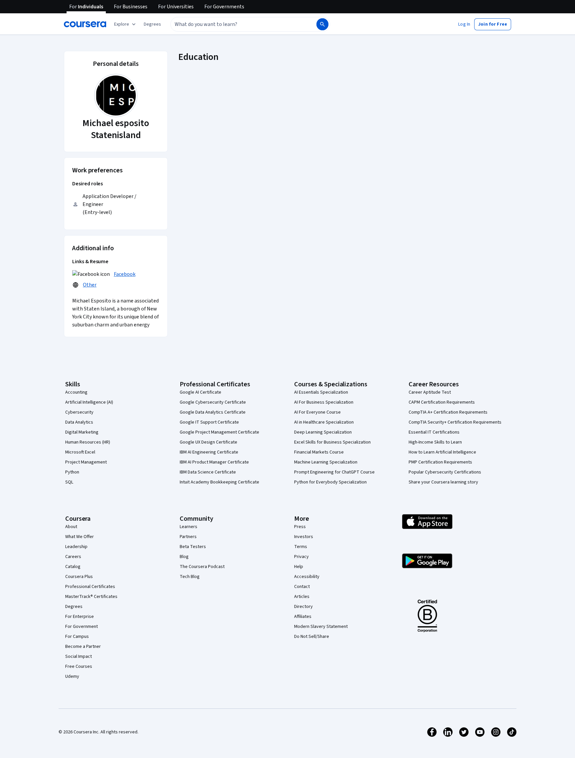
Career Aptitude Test (430, 392)
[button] (152, 24)
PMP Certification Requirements (440, 462)
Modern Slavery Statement (321, 626)
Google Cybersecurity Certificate (213, 402)
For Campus (77, 636)
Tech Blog (190, 576)
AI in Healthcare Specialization (324, 422)
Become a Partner (83, 646)
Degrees (74, 606)
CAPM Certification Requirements (442, 402)
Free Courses (78, 666)
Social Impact (78, 656)
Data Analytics (79, 422)
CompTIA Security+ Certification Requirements (455, 422)
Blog (184, 556)
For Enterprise (79, 616)
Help (298, 566)
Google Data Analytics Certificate (213, 412)
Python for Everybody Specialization (330, 482)
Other (89, 284)
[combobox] (236, 24)
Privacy (301, 556)
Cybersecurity (79, 412)
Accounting (76, 392)
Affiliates (302, 616)
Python (72, 472)
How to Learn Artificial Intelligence (442, 452)
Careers (73, 556)
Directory (303, 606)
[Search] (322, 24)
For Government (81, 626)
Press (300, 526)
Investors (303, 536)
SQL (69, 482)
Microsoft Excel (80, 452)
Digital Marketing (81, 432)
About (71, 526)
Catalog (73, 566)
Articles (301, 596)
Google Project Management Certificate (219, 432)
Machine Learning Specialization (325, 462)
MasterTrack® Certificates (91, 596)
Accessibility (306, 576)
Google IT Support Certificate (209, 422)
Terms (300, 546)
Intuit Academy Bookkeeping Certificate (219, 482)
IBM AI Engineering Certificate (209, 452)
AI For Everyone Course (317, 412)
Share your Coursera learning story (443, 482)
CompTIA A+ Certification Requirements (448, 412)
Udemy (72, 676)
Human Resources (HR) (87, 442)
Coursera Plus (79, 576)
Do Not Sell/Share (311, 636)
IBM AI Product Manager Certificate (214, 462)
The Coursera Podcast (202, 566)
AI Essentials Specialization (321, 392)
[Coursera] (85, 24)
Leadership (76, 546)
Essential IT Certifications (434, 432)
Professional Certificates (90, 586)
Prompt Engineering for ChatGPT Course (334, 472)
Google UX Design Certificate (208, 442)
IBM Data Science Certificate (208, 472)
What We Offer (79, 536)
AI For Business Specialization (323, 402)
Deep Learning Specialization (323, 432)
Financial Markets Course (319, 452)
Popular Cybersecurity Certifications (445, 472)
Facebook (124, 274)
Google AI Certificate (200, 392)
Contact (302, 586)
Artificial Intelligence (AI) (89, 402)
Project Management (86, 462)
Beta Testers (193, 546)
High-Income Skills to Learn (435, 442)
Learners (188, 526)
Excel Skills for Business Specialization (332, 442)
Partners (188, 536)
